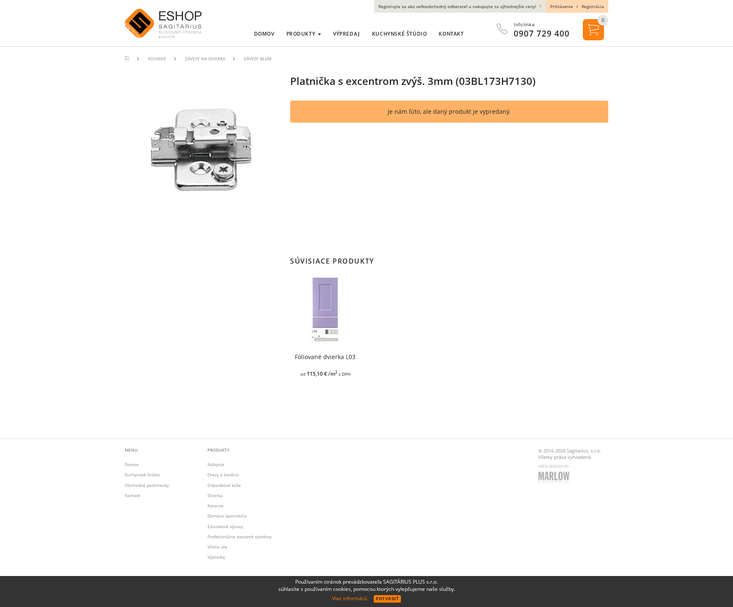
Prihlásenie (561, 6)
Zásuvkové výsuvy (225, 526)
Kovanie (215, 506)
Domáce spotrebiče (227, 516)
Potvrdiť (387, 598)
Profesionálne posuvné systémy (239, 537)
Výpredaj (216, 557)
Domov (132, 464)
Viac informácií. (350, 598)
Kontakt (132, 495)
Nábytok (215, 464)
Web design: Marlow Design (555, 475)
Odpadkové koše (224, 485)
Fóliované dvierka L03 (325, 357)
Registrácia (593, 6)
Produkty (301, 33)
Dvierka (215, 495)
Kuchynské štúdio (142, 475)
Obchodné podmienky (147, 485)
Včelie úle (217, 547)
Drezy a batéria (223, 475)
